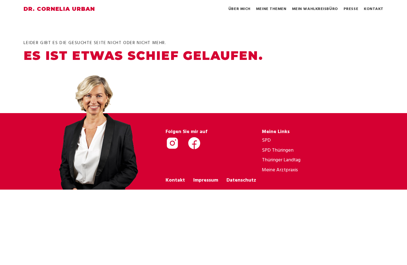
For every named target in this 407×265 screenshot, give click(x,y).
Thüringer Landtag (281, 159)
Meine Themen (271, 8)
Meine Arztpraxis (280, 169)
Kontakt (373, 8)
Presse (351, 8)
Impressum (205, 180)
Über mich (239, 8)
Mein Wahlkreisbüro (315, 8)
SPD (266, 140)
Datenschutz (241, 180)
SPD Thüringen (277, 150)
